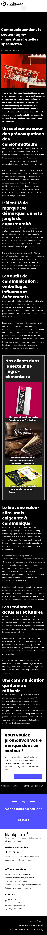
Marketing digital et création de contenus (21, 874)
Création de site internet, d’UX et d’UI (19, 878)
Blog (41, 929)
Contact (34, 929)
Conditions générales (19, 929)
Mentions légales (35, 921)
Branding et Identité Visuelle (16, 881)
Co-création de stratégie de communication (23, 885)
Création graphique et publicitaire (19, 888)
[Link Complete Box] (23, 402)
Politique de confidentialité (31, 925)
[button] (23, 8)
